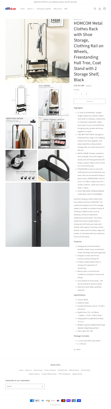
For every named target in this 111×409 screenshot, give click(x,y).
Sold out (90, 101)
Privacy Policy (62, 370)
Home (21, 370)
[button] (95, 8)
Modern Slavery (34, 374)
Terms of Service (50, 370)
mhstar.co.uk (57, 404)
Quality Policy (77, 374)
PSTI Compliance (64, 374)
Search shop (38, 370)
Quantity (76, 90)
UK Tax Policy (85, 370)
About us (28, 370)
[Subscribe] (42, 386)
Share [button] (78, 349)
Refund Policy (74, 370)
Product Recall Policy (49, 374)
